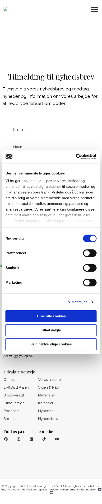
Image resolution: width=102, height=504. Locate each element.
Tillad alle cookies (51, 316)
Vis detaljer (77, 302)
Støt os (9, 419)
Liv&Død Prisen (16, 387)
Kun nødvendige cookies (51, 344)
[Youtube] (57, 439)
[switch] (90, 253)
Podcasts (11, 411)
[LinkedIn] (31, 439)
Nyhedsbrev (48, 419)
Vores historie (49, 379)
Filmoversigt (14, 403)
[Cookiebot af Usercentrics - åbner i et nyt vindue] (76, 157)
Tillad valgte (51, 330)
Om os (9, 379)
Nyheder (45, 411)
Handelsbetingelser (34, 489)
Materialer (46, 395)
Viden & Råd (48, 387)
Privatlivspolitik (10, 489)
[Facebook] (6, 439)
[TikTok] (44, 439)
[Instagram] (18, 439)
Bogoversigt (14, 395)
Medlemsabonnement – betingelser (72, 489)
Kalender (45, 403)
